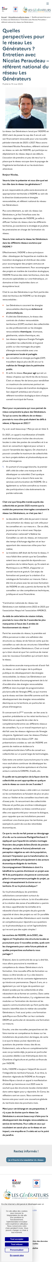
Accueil (4, 17)
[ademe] (4, 9)
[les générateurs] (37, 9)
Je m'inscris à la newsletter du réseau (26, 1159)
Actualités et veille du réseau (19, 17)
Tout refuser (17, 1244)
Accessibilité (32, 1248)
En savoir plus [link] (17, 1255)
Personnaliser (16, 1250)
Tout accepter (16, 1239)
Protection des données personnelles (37, 1242)
